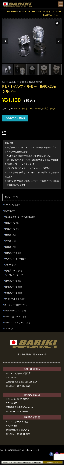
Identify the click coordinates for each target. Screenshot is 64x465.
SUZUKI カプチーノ (13, 316)
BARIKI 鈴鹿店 (32, 394)
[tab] (12, 132)
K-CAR (7, 328)
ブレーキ (9, 264)
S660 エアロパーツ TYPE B (18, 217)
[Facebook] (51, 454)
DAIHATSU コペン (12, 310)
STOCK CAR (10, 205)
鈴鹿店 (32, 81)
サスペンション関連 (14, 258)
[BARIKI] (17, 4)
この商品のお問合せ (15, 118)
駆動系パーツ (11, 292)
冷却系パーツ (15, 81)
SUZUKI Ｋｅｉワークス (15, 322)
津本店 (25, 81)
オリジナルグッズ (13, 298)
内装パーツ (10, 228)
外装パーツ (10, 222)
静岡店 (39, 81)
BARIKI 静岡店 (32, 417)
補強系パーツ (11, 286)
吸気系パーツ (11, 280)
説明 (4, 131)
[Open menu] (60, 4)
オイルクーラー (13, 275)
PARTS (5, 81)
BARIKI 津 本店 (32, 369)
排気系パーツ (11, 252)
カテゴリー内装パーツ (14, 304)
